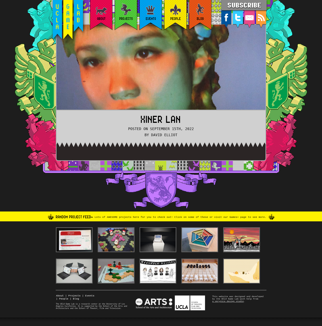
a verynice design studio (228, 301)
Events (88, 295)
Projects (73, 295)
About (60, 295)
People (62, 299)
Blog (74, 299)
